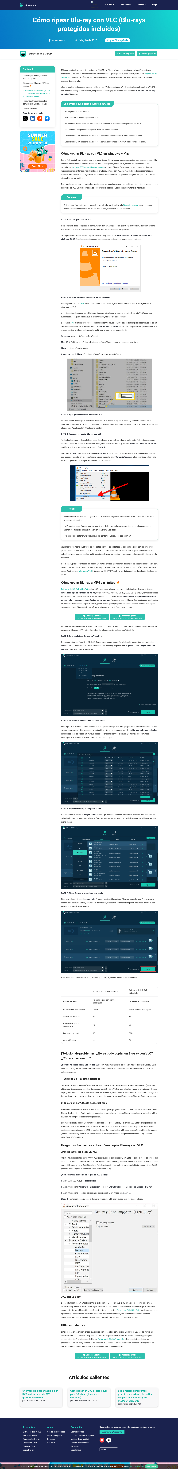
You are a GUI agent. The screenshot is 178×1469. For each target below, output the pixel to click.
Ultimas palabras (30, 108)
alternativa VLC (85, 571)
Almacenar (126, 5)
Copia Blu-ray (28, 1450)
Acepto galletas (151, 1466)
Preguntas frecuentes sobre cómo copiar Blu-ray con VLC (35, 102)
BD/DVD (108, 5)
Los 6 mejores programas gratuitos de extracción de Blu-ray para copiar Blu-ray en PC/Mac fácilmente (135, 1395)
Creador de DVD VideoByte (128, 1310)
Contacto (51, 1443)
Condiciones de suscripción (82, 1435)
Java (82, 303)
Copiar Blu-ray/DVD (117, 40)
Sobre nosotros (77, 1432)
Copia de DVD (29, 1446)
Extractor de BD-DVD (40, 53)
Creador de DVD (30, 1443)
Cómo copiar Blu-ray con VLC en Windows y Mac (36, 77)
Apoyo (154, 5)
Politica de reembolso (80, 1443)
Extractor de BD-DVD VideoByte (75, 589)
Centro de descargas (56, 1432)
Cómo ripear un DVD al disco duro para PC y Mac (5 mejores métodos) (89, 1394)
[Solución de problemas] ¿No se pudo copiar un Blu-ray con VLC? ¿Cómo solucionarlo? (36, 93)
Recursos (141, 5)
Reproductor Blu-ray (31, 1439)
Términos (75, 1446)
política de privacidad (80, 1439)
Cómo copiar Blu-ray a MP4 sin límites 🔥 (36, 84)
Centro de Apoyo (54, 1435)
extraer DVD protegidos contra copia (89, 167)
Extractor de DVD (30, 1435)
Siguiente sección (130, 205)
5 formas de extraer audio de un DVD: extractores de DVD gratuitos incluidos (40, 1394)
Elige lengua (76, 1450)
